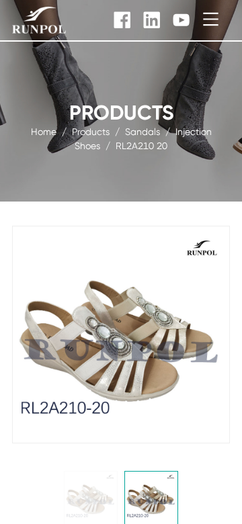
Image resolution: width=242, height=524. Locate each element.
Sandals (142, 131)
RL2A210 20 (141, 145)
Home (43, 131)
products (91, 131)
